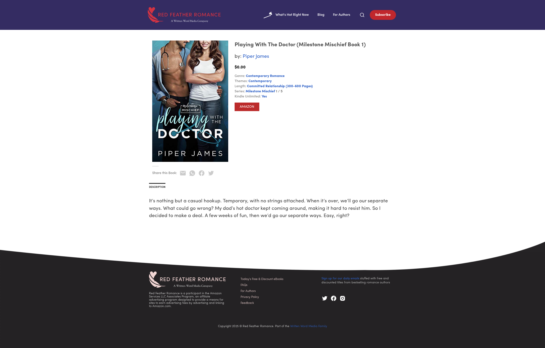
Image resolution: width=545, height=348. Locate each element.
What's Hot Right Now (292, 15)
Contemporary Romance (265, 76)
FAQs (244, 285)
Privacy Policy (250, 297)
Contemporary (260, 81)
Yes (264, 96)
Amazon (247, 107)
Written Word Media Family (308, 326)
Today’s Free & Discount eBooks (262, 279)
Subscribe (383, 15)
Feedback (247, 303)
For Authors (341, 15)
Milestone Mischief (260, 91)
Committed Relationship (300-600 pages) (280, 86)
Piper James (256, 56)
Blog (320, 15)
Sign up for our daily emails (340, 278)
